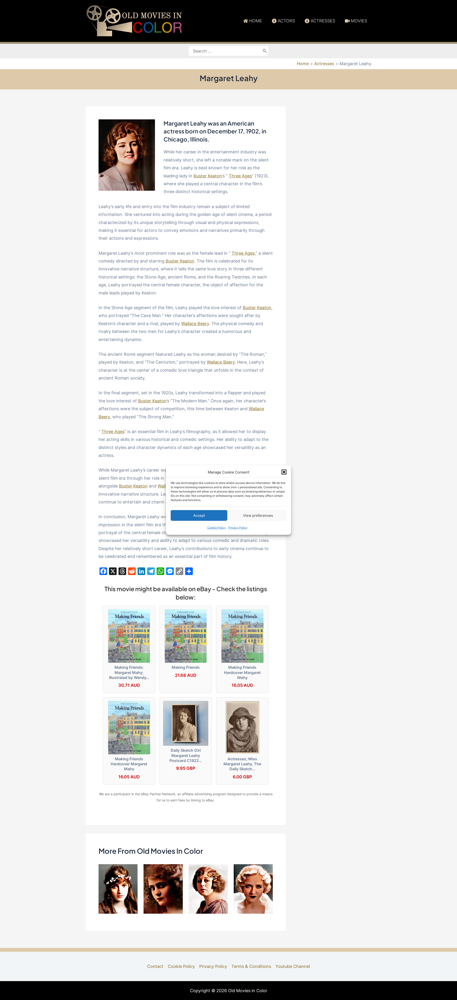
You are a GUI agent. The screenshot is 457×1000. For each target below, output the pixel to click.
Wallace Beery (195, 323)
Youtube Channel (292, 966)
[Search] (265, 51)
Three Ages (240, 175)
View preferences (258, 515)
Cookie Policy (216, 527)
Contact (155, 966)
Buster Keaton (208, 175)
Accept (199, 515)
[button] (284, 472)
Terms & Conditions (251, 966)
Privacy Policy (238, 527)
